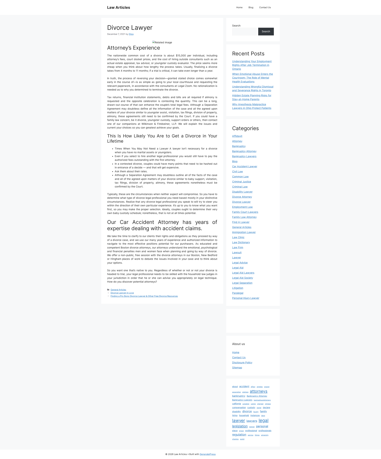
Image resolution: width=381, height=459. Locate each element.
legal (263, 420)
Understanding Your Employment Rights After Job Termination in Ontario (252, 65)
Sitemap (237, 367)
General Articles (118, 289)
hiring (235, 415)
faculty (256, 412)
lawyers (251, 421)
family (263, 411)
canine (253, 404)
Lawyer (236, 257)
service (250, 435)
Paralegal (237, 293)
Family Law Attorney (244, 217)
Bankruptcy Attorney (244, 151)
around (266, 387)
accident (244, 386)
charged (260, 404)
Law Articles (118, 7)
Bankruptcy (239, 146)
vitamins (235, 439)
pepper (252, 427)
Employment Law (242, 206)
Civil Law (237, 171)
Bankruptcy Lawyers (244, 156)
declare (266, 407)
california (236, 403)
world (242, 439)
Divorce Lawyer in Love (122, 293)
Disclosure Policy (242, 362)
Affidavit (237, 136)
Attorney (237, 141)
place (235, 430)
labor (263, 416)
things (257, 435)
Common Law (240, 176)
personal (262, 426)
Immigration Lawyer (244, 232)
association (236, 392)
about (235, 386)
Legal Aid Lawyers (243, 272)
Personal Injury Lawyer (245, 298)
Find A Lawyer (240, 222)
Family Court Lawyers (245, 212)
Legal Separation (242, 282)
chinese (268, 404)
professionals (265, 430)
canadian (245, 404)
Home (239, 7)
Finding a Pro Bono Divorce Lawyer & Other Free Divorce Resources (144, 296)
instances (255, 415)
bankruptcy (238, 395)
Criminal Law (240, 186)
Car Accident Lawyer (244, 166)
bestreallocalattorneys (262, 400)
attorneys (258, 391)
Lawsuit (237, 252)
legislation (240, 426)
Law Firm (237, 247)
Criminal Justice (241, 181)
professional (251, 430)
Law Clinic (238, 237)
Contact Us (265, 7)
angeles (260, 387)
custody (251, 407)
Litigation (237, 287)
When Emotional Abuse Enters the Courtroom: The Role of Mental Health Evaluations (252, 78)
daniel (259, 408)
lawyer (238, 420)
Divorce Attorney (242, 196)
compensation (239, 407)
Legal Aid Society (242, 277)
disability (236, 411)
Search (236, 25)
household (244, 415)
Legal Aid (237, 267)
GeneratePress (208, 454)
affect (253, 387)
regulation (239, 434)
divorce (247, 411)
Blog (251, 7)
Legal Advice (240, 262)
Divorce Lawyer (241, 201)
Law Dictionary (241, 242)
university (264, 435)
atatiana (245, 392)
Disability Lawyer (242, 191)
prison (241, 431)
